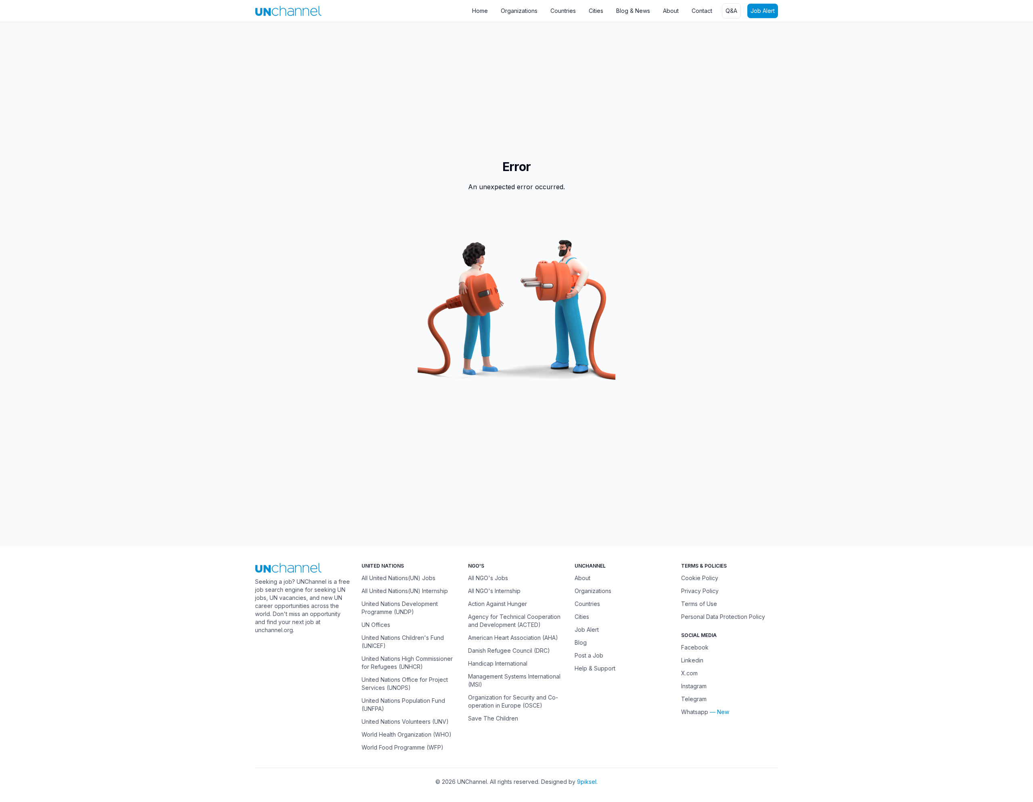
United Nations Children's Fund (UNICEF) (403, 641)
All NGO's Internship (494, 590)
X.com (689, 673)
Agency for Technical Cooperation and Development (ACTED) (514, 620)
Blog (581, 642)
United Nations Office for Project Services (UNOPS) (405, 683)
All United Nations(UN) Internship (405, 590)
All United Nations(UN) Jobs (398, 577)
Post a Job (589, 655)
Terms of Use (699, 603)
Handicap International (497, 663)
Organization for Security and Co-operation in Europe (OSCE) (513, 701)
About (671, 10)
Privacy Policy (700, 590)
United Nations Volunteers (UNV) (405, 721)
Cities (596, 10)
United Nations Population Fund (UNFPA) (403, 704)
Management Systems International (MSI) (514, 680)
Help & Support (595, 668)
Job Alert (763, 10)
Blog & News (633, 10)
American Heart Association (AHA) (513, 637)
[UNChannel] (288, 11)
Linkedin (692, 660)
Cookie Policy (699, 577)
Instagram (694, 686)
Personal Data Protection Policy (723, 616)
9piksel (586, 781)
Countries (563, 10)
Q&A (731, 10)
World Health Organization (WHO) (407, 734)
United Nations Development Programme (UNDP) (400, 607)
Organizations (519, 10)
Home (480, 10)
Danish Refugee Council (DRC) (509, 650)
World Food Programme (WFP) (402, 747)
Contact (702, 10)
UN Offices (376, 624)
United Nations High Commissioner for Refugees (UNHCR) (407, 662)
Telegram (694, 698)
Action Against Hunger (497, 603)
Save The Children (493, 718)
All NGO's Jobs (488, 577)
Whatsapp (694, 711)
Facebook (695, 647)
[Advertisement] (242, 86)
